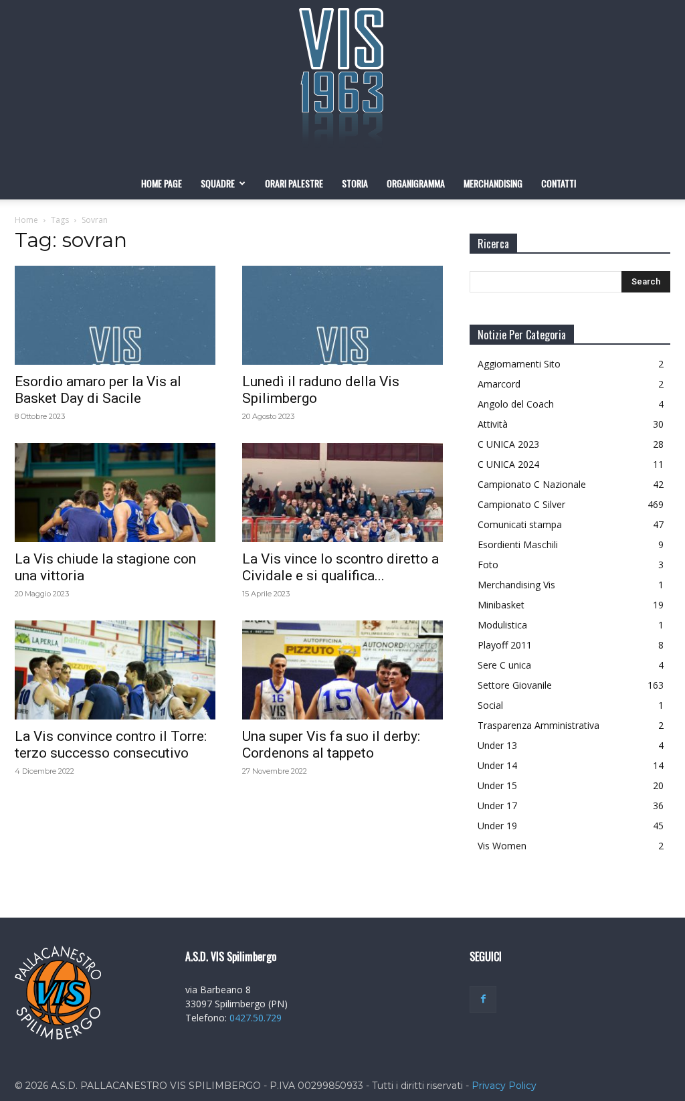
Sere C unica (504, 665)
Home (26, 220)
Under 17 (497, 805)
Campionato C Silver (521, 504)
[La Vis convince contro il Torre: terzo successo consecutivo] (115, 669)
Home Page (161, 183)
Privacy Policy (504, 1086)
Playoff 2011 (505, 645)
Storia (355, 183)
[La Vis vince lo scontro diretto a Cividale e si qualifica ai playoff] (342, 492)
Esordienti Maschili (518, 544)
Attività (493, 424)
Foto (488, 564)
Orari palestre (294, 183)
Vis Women (502, 845)
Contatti (558, 183)
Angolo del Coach (516, 404)
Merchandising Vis (516, 584)
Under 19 (497, 825)
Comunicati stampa (520, 524)
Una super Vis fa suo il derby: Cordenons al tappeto (331, 744)
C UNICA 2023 (508, 444)
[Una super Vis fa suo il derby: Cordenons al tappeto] (342, 669)
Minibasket (501, 604)
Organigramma (416, 183)
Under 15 (497, 785)
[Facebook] (483, 999)
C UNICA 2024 (508, 464)
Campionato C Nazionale (532, 484)
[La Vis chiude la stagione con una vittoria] (115, 492)
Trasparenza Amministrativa (538, 725)
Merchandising (493, 183)
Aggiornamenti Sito (519, 363)
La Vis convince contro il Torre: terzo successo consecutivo (111, 744)
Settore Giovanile (515, 685)
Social (490, 705)
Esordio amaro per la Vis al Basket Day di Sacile (98, 389)
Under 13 (497, 745)
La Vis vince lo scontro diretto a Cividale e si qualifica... (340, 567)
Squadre (218, 183)
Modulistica (502, 624)
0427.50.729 (255, 1017)
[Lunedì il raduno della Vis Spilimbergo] (342, 315)
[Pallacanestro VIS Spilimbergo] (342, 83)
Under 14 (497, 765)
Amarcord (499, 383)
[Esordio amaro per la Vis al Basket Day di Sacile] (115, 315)
